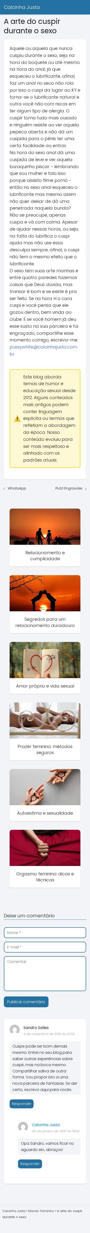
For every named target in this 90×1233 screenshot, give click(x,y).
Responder (21, 1103)
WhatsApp (17, 488)
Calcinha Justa (22, 7)
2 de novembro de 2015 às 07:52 (49, 1034)
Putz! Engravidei (68, 488)
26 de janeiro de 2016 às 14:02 (55, 1131)
